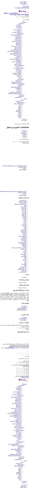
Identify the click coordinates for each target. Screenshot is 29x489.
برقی (25, 219)
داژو (20, 117)
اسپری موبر (23, 229)
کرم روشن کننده (17, 52)
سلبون (19, 113)
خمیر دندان (18, 66)
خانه (28, 123)
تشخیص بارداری (17, 74)
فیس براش (23, 240)
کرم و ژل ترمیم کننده (16, 46)
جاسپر (19, 106)
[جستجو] (28, 18)
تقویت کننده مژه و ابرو (16, 81)
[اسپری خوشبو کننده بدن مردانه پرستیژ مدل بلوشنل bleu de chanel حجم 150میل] (16, 190)
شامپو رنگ (24, 264)
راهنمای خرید (23, 1)
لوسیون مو (18, 27)
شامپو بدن (18, 71)
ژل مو (19, 28)
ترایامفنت (19, 110)
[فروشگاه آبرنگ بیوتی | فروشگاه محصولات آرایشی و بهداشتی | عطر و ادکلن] (23, 381)
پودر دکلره (24, 215)
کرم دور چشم (18, 47)
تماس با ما (24, 120)
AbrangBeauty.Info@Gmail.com (22, 7)
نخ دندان (24, 251)
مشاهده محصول (22, 169)
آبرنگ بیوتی (6, 294)
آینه (25, 261)
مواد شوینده (21, 96)
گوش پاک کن (23, 231)
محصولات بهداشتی (22, 201)
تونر (25, 250)
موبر (20, 78)
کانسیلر (24, 225)
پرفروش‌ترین (23, 133)
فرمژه (24, 259)
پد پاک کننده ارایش (22, 236)
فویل (25, 228)
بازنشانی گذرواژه (25, 365)
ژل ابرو (24, 223)
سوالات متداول (23, 3)
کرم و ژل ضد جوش (16, 41)
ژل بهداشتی (18, 69)
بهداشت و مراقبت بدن (19, 67)
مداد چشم (24, 214)
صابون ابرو (23, 224)
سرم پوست (18, 37)
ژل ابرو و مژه (23, 266)
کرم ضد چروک (17, 48)
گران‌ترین (24, 136)
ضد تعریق (19, 75)
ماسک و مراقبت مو (16, 32)
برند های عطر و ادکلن (19, 103)
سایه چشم (24, 232)
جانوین (19, 116)
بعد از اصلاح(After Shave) (15, 53)
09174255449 (26, 6)
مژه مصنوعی (23, 248)
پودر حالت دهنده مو (22, 269)
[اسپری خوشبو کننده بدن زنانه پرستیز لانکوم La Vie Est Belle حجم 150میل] (16, 164)
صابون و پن (18, 70)
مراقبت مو (21, 23)
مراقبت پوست (20, 33)
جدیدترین (24, 134)
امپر (20, 104)
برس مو (24, 260)
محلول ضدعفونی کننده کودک (14, 93)
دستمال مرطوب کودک (16, 87)
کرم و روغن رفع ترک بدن (15, 58)
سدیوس (19, 115)
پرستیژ (24, 277)
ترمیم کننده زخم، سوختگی (18, 83)
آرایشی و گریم (20, 79)
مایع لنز (24, 246)
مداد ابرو (24, 233)
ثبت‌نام (27, 329)
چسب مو (24, 211)
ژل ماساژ (19, 56)
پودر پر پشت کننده (22, 242)
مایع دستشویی (18, 97)
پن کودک (19, 89)
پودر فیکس (23, 270)
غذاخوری (19, 85)
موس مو (24, 213)
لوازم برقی (21, 94)
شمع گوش (24, 245)
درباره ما (24, 4)
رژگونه (24, 255)
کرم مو (24, 234)
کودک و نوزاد (21, 84)
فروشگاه (24, 21)
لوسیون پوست (17, 64)
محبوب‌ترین (23, 131)
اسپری (22, 99)
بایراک (19, 107)
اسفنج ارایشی (23, 238)
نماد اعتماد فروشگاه (21, 308)
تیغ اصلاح (24, 237)
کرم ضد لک (18, 43)
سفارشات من (23, 319)
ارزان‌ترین (24, 135)
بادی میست (18, 101)
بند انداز (24, 220)
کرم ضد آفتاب (18, 38)
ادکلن (25, 252)
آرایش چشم (18, 80)
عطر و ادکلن (23, 254)
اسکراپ (24, 241)
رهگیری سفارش (22, 318)
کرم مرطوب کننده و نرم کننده (14, 51)
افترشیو (24, 217)
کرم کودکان (18, 60)
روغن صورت (18, 39)
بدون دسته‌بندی (23, 200)
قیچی (25, 257)
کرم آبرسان (18, 42)
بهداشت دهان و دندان (19, 65)
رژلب (25, 222)
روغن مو (19, 24)
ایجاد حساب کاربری (24, 377)
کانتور (25, 265)
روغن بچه (19, 90)
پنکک (25, 262)
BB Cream (18, 44)
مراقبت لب (18, 62)
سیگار (19, 112)
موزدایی (19, 76)
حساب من (24, 317)
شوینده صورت (18, 36)
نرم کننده (19, 30)
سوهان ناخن (23, 256)
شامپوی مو (18, 25)
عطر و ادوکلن (20, 102)
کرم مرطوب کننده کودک (15, 92)
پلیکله (19, 108)
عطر (25, 98)
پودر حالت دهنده (22, 268)
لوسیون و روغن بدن (16, 73)
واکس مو (24, 218)
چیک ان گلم (18, 111)
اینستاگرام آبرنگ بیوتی (21, 309)
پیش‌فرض (24, 130)
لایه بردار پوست (17, 55)
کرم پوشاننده (18, 57)
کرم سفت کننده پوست (16, 50)
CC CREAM (23, 243)
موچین (24, 227)
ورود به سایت (25, 366)
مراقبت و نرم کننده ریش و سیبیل (18, 247)
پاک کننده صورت (22, 271)
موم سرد (24, 210)
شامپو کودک (18, 88)
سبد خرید (24, 119)
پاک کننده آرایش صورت (16, 34)
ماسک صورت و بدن (16, 61)
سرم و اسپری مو (17, 29)
